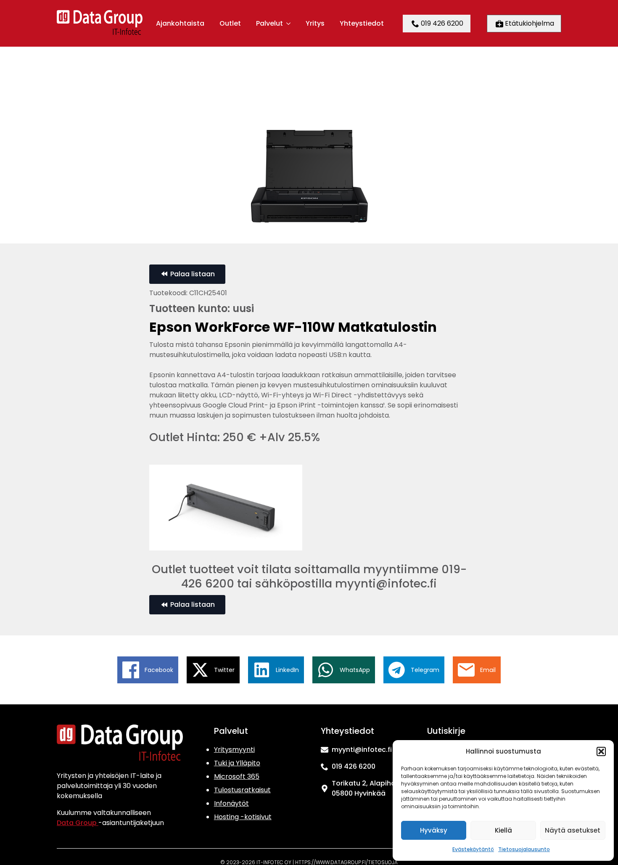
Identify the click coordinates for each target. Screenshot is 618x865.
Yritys (315, 23)
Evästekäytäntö (473, 849)
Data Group (77, 823)
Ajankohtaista (180, 23)
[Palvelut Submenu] (288, 24)
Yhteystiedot (362, 23)
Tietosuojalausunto (524, 849)
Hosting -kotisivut (243, 817)
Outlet (230, 23)
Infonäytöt (231, 803)
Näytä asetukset (572, 830)
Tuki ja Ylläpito (237, 763)
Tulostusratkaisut (242, 790)
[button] (601, 751)
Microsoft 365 (236, 776)
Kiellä (503, 830)
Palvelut (269, 23)
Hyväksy (433, 830)
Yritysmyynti (234, 749)
